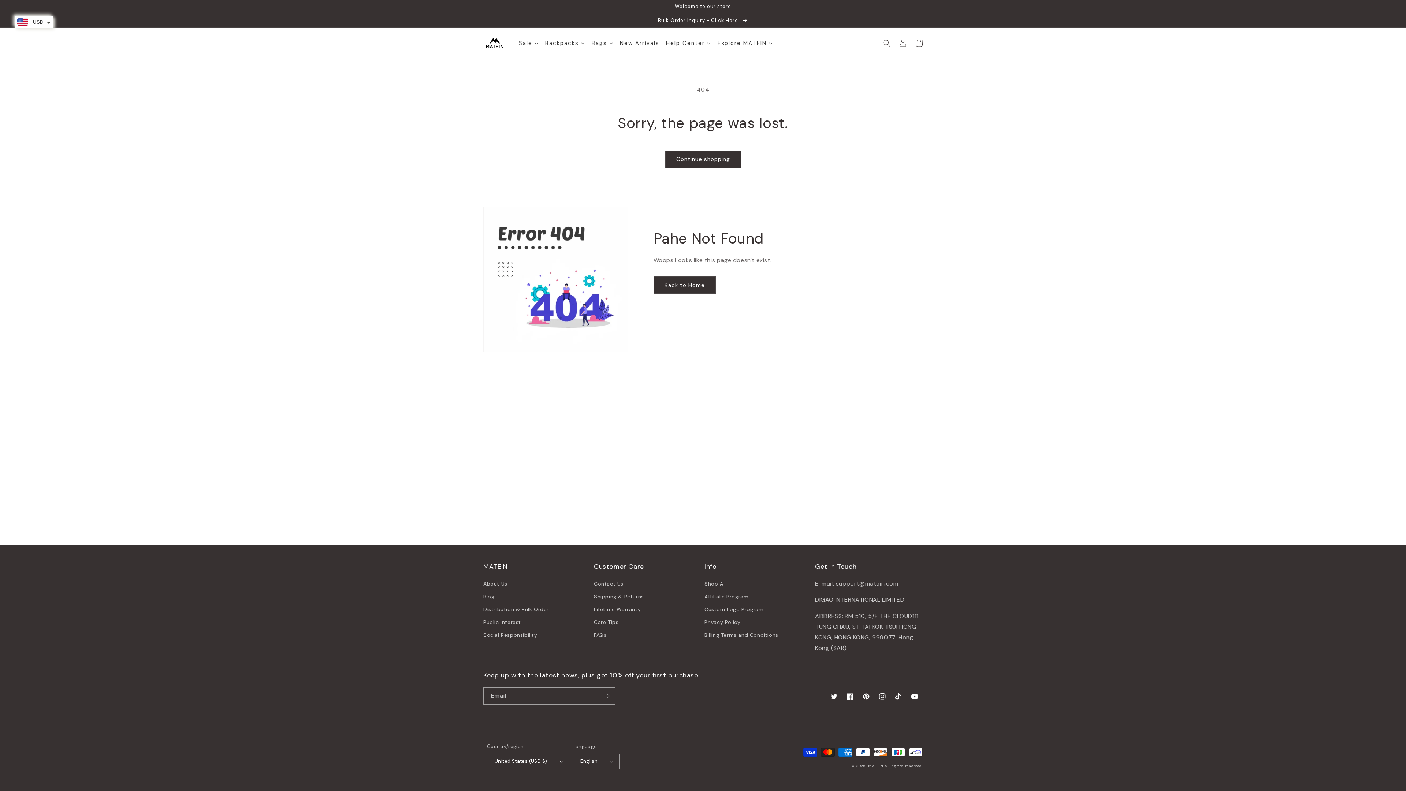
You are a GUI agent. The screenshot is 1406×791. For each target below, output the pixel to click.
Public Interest (502, 622)
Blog (488, 596)
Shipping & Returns (619, 596)
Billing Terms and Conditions (741, 635)
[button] (887, 43)
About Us (495, 583)
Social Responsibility (510, 635)
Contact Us (609, 583)
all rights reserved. (904, 766)
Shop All (715, 583)
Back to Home (685, 285)
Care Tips (606, 622)
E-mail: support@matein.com (857, 583)
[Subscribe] (607, 696)
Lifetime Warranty (617, 609)
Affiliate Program (726, 596)
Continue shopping (703, 159)
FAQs (600, 635)
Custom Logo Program (733, 609)
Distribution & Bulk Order (516, 609)
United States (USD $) (521, 761)
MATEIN (875, 766)
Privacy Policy (722, 622)
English (589, 761)
